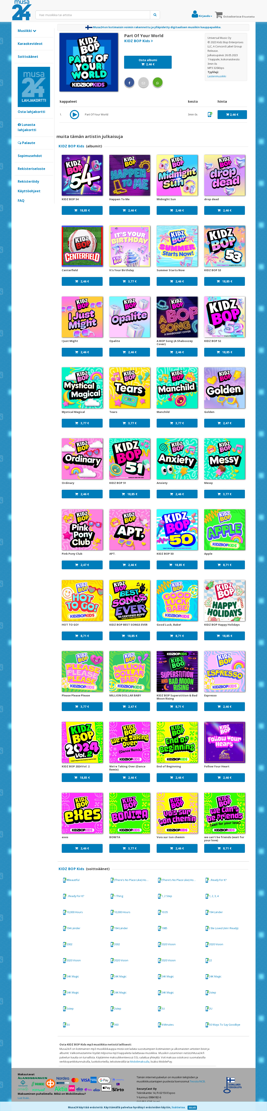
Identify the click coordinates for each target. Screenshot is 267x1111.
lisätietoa (178, 1107)
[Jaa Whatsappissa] (157, 82)
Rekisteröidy (28, 181)
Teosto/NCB (197, 1081)
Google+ (20, 208)
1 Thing (118, 896)
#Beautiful (73, 880)
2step (212, 992)
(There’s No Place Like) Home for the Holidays (181, 880)
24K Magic (73, 976)
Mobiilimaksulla (139, 1061)
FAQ (21, 200)
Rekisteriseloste (31, 168)
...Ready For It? (218, 880)
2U (163, 1008)
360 (116, 1024)
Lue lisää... (24, 1098)
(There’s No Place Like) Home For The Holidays (133, 880)
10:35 (164, 912)
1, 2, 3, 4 (214, 896)
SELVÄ (192, 1107)
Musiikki (25, 30)
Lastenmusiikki (217, 76)
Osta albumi (148, 62)
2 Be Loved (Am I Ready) (223, 928)
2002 (69, 944)
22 (210, 960)
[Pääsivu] (21, 10)
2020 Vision (168, 944)
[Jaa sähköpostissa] (143, 82)
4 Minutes (167, 1024)
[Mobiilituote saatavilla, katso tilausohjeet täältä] (210, 114)
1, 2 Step (166, 896)
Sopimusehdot (30, 155)
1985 (164, 928)
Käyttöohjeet (29, 191)
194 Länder (216, 912)
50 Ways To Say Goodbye (224, 1024)
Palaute (28, 142)
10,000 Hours (75, 912)
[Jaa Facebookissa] (129, 82)
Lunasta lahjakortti (27, 127)
